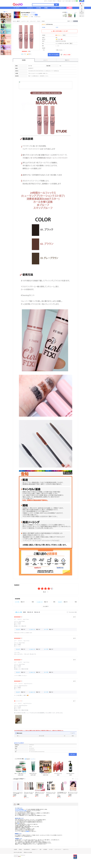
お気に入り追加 (66, 54)
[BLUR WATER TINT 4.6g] (58, 766)
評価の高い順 (30, 612)
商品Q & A (67, 60)
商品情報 (23, 60)
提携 (40, 849)
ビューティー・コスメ (25, 21)
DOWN (83, 16)
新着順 (24, 612)
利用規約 (20, 849)
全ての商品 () (25, 14)
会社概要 (15, 849)
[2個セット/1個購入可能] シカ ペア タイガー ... (21, 773)
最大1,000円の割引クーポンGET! (60, 31)
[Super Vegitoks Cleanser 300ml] (70, 766)
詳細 (64, 35)
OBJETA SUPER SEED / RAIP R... (45, 773)
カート (82, 6)
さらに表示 (45, 606)
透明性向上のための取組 (28, 852)
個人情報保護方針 (27, 849)
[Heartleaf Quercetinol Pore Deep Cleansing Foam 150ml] (33, 766)
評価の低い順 (37, 612)
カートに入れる (54, 54)
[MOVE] (69, 8)
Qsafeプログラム (65, 849)
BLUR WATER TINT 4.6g (58, 773)
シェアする (24, 54)
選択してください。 (59, 50)
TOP (80, 16)
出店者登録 (45, 849)
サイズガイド (81, 13)
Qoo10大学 (50, 849)
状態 (17, 735)
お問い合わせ (72, 754)
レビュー (45, 60)
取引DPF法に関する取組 (18, 852)
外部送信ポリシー (35, 849)
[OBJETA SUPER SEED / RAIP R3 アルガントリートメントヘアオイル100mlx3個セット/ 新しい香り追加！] (45, 766)
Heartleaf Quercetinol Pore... (33, 773)
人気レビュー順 (18, 612)
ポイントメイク (33, 21)
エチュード (43, 24)
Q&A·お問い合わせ (37, 16)
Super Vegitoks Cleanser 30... (70, 773)
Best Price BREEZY (25, 12)
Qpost (81, 9)
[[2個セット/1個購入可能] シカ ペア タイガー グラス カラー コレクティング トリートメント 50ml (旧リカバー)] (21, 766)
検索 (56, 4)
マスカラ (38, 21)
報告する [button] (29, 54)
